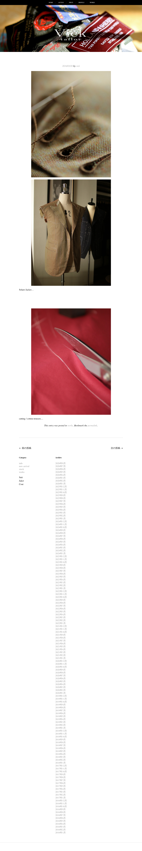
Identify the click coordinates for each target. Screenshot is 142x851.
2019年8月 (60, 707)
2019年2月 (60, 724)
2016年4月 (60, 823)
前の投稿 (25, 447)
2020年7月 (60, 675)
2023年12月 (61, 556)
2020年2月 (60, 689)
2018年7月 (60, 745)
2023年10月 (61, 562)
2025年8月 (60, 498)
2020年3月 (60, 687)
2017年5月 (60, 785)
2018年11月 (61, 733)
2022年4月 (60, 614)
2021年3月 (60, 652)
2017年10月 (61, 771)
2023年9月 (60, 564)
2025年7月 (60, 501)
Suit (21, 477)
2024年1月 (60, 553)
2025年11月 (61, 489)
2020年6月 (60, 678)
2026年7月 (60, 466)
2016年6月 (60, 817)
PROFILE (81, 2)
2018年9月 (60, 739)
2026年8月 (60, 463)
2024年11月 (61, 524)
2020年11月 (61, 663)
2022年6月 (60, 608)
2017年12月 (61, 765)
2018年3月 (60, 756)
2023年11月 (61, 559)
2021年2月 (60, 655)
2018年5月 (60, 751)
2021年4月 (60, 649)
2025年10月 (61, 492)
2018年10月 (61, 736)
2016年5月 (60, 820)
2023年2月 (60, 585)
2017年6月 (60, 783)
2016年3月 (60, 826)
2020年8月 (60, 672)
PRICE (71, 2)
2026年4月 (60, 474)
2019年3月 (60, 721)
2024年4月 (60, 544)
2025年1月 (60, 518)
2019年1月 (60, 727)
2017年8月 (60, 777)
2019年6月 (60, 713)
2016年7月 (60, 815)
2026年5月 (60, 471)
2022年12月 (61, 591)
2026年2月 (60, 480)
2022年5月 (60, 611)
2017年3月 (60, 791)
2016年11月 (61, 803)
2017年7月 (60, 780)
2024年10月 (61, 527)
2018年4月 (60, 753)
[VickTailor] (71, 40)
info (21, 463)
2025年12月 (61, 486)
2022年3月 (60, 617)
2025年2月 (60, 515)
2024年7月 (60, 535)
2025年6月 (60, 503)
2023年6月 (60, 573)
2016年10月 (61, 806)
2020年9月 (60, 669)
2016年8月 (60, 812)
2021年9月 (60, 634)
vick (78, 65)
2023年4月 (60, 579)
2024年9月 (60, 530)
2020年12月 (61, 660)
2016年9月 (60, 809)
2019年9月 (60, 704)
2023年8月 (60, 567)
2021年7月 (60, 640)
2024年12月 (61, 521)
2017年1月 (60, 797)
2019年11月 (61, 698)
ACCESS (61, 2)
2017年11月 (61, 768)
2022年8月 (60, 602)
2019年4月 (60, 719)
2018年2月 (60, 759)
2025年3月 (60, 512)
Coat (21, 484)
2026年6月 (60, 469)
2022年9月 (60, 599)
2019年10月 (61, 701)
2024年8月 (60, 532)
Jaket (21, 480)
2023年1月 (60, 588)
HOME (51, 2)
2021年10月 (61, 631)
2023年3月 (60, 582)
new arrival (24, 466)
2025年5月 (60, 506)
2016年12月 (61, 800)
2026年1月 (60, 483)
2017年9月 (60, 774)
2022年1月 (60, 623)
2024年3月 (60, 547)
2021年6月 (60, 643)
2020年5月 (60, 681)
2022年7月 (60, 605)
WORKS (92, 2)
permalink (92, 425)
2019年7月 (60, 710)
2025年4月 (60, 509)
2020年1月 (60, 692)
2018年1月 (60, 762)
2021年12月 (61, 626)
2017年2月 (60, 794)
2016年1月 (60, 832)
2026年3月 (60, 477)
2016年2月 (60, 829)
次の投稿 (117, 447)
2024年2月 (60, 550)
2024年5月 (60, 541)
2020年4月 (60, 684)
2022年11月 (61, 594)
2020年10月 (61, 666)
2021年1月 (60, 658)
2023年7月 (60, 570)
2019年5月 (60, 716)
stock (21, 469)
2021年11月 (61, 628)
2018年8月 (60, 742)
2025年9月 (60, 495)
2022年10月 (61, 596)
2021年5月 (60, 646)
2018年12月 (61, 730)
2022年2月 (60, 620)
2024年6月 (60, 538)
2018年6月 (60, 748)
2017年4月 (60, 788)
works (70, 425)
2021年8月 (60, 637)
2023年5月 (60, 576)
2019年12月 (61, 695)
